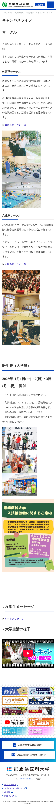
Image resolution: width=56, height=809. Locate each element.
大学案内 (30, 13)
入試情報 (20, 13)
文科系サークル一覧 (15, 264)
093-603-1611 (26, 778)
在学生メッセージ (14, 619)
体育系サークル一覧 (15, 125)
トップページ (7, 13)
